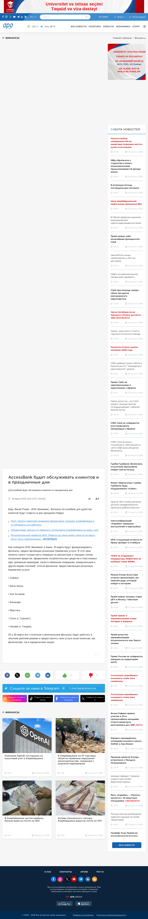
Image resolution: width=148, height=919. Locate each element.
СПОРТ (136, 26)
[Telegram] (18, 17)
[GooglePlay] (64, 904)
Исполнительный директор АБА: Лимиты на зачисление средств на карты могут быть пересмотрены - (53, 537)
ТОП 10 (100, 871)
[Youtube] (14, 17)
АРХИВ (84, 871)
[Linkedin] (22, 17)
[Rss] (26, 17)
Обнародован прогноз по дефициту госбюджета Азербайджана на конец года (54, 530)
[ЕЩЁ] (144, 26)
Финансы (140, 38)
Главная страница (122, 38)
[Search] (86, 17)
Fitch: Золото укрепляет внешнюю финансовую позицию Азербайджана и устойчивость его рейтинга (53, 523)
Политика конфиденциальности (111, 915)
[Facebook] (3, 16)
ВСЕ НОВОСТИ (78, 26)
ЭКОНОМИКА (123, 26)
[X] (10, 17)
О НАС (47, 871)
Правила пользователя (83, 915)
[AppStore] (83, 904)
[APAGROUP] (74, 897)
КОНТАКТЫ (66, 871)
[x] (67, 879)
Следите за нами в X (94, 698)
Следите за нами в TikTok (42, 698)
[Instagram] (6, 16)
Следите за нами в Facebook (68, 698)
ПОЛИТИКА (95, 26)
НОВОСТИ (108, 26)
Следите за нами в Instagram (16, 698)
